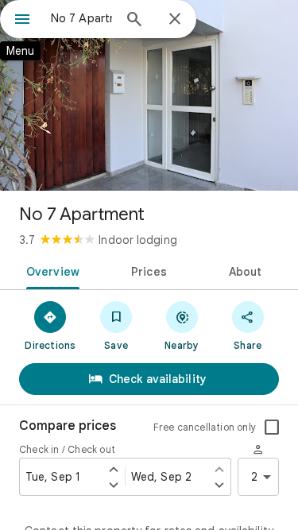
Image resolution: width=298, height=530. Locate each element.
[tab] (50, 270)
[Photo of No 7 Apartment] (149, 95)
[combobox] (81, 18)
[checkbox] (271, 427)
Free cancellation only (204, 427)
